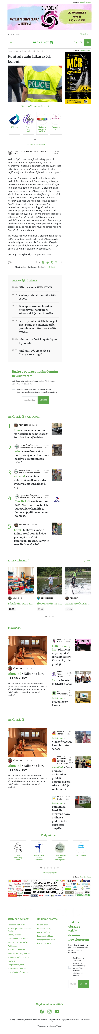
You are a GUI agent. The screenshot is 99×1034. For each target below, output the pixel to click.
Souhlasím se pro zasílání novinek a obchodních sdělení (25, 525)
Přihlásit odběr (26, 535)
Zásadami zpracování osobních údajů (24, 523)
